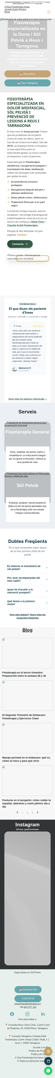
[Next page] (37, 812)
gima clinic (39, 3)
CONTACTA (28, 998)
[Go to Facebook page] (12, 1014)
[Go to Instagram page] (27, 1014)
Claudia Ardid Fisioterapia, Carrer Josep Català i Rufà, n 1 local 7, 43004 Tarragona (27, 1039)
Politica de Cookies (41, 1054)
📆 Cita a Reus (27, 74)
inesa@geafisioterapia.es (13, 2)
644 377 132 (26, 2)
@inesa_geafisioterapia (27, 829)
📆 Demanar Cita (28, 989)
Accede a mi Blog (42, 1047)
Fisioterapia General (27, 431)
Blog (27, 629)
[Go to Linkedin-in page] (43, 1014)
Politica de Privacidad (40, 1051)
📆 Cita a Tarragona (27, 83)
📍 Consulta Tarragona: (20, 1036)
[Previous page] (17, 812)
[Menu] (48, 12)
